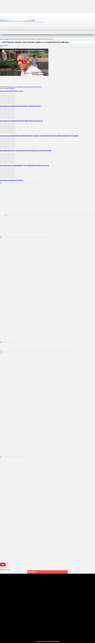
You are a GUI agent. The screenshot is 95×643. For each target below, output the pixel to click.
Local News (6, 39)
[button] (24, 32)
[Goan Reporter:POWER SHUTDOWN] (7, 177)
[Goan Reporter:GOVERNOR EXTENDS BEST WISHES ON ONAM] (7, 103)
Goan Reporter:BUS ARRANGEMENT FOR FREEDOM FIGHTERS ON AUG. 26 (24, 165)
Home (1, 39)
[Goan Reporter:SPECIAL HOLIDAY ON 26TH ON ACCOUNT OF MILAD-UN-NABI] (7, 148)
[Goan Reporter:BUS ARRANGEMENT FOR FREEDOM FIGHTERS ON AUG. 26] (7, 162)
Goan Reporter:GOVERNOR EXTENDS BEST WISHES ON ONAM (20, 106)
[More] (41, 80)
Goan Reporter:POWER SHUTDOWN (11, 180)
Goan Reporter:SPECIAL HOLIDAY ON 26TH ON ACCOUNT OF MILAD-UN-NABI (25, 150)
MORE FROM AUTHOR (17, 91)
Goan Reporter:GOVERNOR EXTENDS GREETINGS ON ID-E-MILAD (21, 121)
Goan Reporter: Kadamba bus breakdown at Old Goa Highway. (24, 87)
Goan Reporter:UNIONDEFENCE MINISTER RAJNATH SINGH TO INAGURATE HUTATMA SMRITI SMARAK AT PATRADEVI (39, 136)
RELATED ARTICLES (5, 91)
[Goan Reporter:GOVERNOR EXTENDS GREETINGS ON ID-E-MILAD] (7, 118)
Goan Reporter (10, 88)
